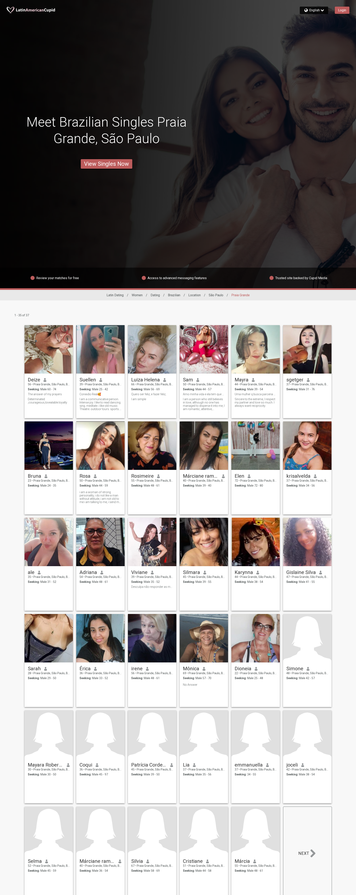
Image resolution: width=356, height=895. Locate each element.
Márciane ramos (201, 476)
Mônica (191, 669)
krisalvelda (298, 476)
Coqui (86, 765)
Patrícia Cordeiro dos (149, 765)
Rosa (85, 476)
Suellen (88, 380)
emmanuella (249, 765)
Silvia (137, 861)
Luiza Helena (145, 380)
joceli (292, 765)
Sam (188, 380)
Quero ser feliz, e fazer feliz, (148, 394)
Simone (294, 669)
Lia (186, 765)
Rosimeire (142, 476)
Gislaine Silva (301, 572)
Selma (35, 861)
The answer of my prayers (45, 394)
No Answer (190, 684)
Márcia (242, 861)
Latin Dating (115, 295)
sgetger (294, 380)
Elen (239, 476)
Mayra (241, 380)
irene (137, 669)
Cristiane (193, 861)
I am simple (138, 399)
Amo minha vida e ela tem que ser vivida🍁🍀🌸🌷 (204, 394)
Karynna (244, 572)
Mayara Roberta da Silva (45, 765)
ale (31, 572)
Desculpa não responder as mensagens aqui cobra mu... (152, 586)
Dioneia (243, 669)
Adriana (88, 572)
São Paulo (216, 295)
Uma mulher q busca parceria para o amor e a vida (255, 394)
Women (137, 295)
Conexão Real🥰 (90, 394)
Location (194, 295)
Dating (155, 295)
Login (342, 10)
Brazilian (174, 295)
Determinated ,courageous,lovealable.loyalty (47, 401)
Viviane (139, 572)
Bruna (34, 476)
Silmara (191, 572)
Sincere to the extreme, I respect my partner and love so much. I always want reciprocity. (255, 402)
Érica (85, 669)
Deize (34, 380)
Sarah (34, 669)
